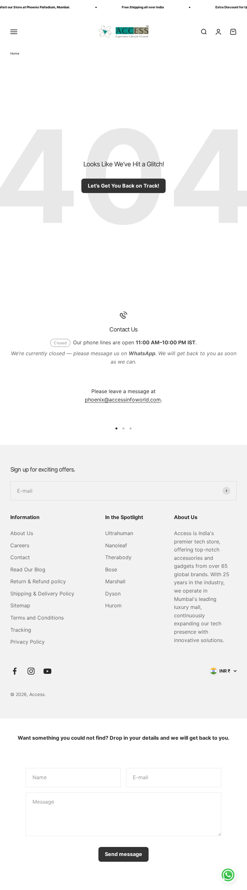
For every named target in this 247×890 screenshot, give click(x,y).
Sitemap (20, 605)
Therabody (118, 557)
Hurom (113, 605)
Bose (111, 569)
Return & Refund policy (38, 581)
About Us (21, 533)
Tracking (20, 630)
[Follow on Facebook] (14, 671)
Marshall (115, 581)
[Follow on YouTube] (47, 671)
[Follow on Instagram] (31, 671)
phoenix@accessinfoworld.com (123, 399)
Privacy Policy (27, 642)
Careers (19, 545)
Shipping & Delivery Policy (42, 593)
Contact (20, 557)
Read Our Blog (27, 569)
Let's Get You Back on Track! (123, 185)
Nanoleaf (116, 545)
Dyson (113, 593)
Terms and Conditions (37, 617)
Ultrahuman (119, 533)
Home (14, 53)
